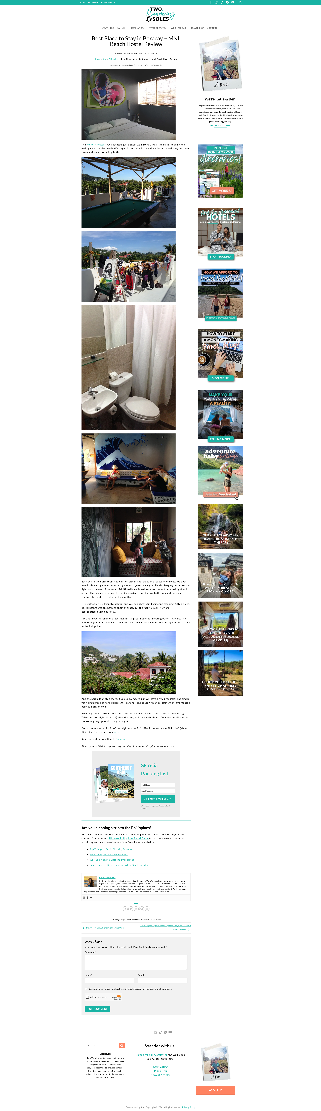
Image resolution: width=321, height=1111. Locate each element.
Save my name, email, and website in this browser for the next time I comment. (130, 989)
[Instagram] (84, 897)
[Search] (240, 3)
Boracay (120, 739)
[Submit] (122, 1046)
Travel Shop (197, 28)
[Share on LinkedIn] (147, 908)
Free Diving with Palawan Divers (109, 854)
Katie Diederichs (149, 54)
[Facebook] (87, 897)
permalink (157, 919)
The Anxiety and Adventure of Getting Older (105, 928)
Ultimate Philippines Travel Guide (129, 838)
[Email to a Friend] (136, 908)
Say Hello (93, 2)
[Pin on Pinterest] (141, 908)
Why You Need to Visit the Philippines (112, 859)
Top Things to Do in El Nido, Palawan (111, 849)
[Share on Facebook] (125, 908)
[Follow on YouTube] (232, 2)
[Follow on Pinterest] (227, 2)
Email (141, 975)
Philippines (114, 59)
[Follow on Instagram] (216, 2)
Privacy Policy (156, 65)
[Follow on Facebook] (211, 2)
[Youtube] (91, 897)
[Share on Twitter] (130, 908)
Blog (82, 2)
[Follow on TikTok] (222, 2)
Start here (108, 28)
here (116, 732)
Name (88, 975)
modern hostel (95, 144)
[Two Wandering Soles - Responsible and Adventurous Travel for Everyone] (161, 14)
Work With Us (108, 2)
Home (98, 59)
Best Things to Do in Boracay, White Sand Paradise (119, 865)
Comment (90, 952)
